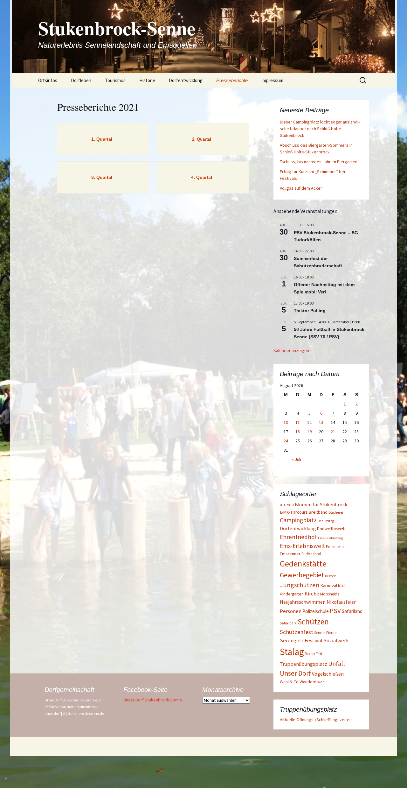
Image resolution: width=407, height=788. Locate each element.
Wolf (320, 681)
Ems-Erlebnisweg (330, 538)
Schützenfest (296, 632)
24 (286, 441)
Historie (147, 80)
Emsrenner (290, 554)
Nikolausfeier (341, 602)
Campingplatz (298, 520)
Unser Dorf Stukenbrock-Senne (152, 700)
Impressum (272, 80)
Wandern (308, 682)
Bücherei (335, 512)
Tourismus (115, 80)
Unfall (336, 663)
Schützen (313, 621)
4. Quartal (201, 177)
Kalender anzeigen (291, 350)
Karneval (329, 585)
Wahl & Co (289, 682)
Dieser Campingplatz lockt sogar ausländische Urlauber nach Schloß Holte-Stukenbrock (320, 128)
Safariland (352, 611)
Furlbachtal (311, 554)
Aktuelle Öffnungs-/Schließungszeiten (316, 719)
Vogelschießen (328, 674)
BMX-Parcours (294, 512)
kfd (341, 585)
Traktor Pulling (310, 310)
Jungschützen (300, 585)
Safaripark (288, 623)
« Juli (296, 459)
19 (309, 431)
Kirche (312, 593)
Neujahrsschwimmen (303, 602)
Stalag (292, 652)
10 (286, 422)
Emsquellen (336, 546)
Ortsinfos (47, 80)
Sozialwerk (336, 640)
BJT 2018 (287, 505)
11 (297, 422)
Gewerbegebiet (302, 575)
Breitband (318, 512)
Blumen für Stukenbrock (321, 505)
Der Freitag (326, 521)
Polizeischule (315, 611)
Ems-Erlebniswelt (302, 546)
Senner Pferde (325, 632)
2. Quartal (201, 139)
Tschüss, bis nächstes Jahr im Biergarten (318, 162)
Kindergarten (292, 594)
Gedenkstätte (303, 563)
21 (333, 431)
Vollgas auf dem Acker (301, 188)
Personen (290, 611)
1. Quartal (101, 139)
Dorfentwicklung (186, 80)
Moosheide (329, 594)
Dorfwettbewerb (331, 528)
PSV (335, 611)
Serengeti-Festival (301, 640)
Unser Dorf (295, 673)
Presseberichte (232, 80)
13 (321, 422)
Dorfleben (81, 80)
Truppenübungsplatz (303, 664)
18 (297, 431)
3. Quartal (101, 177)
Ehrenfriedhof (298, 537)
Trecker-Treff (313, 653)
